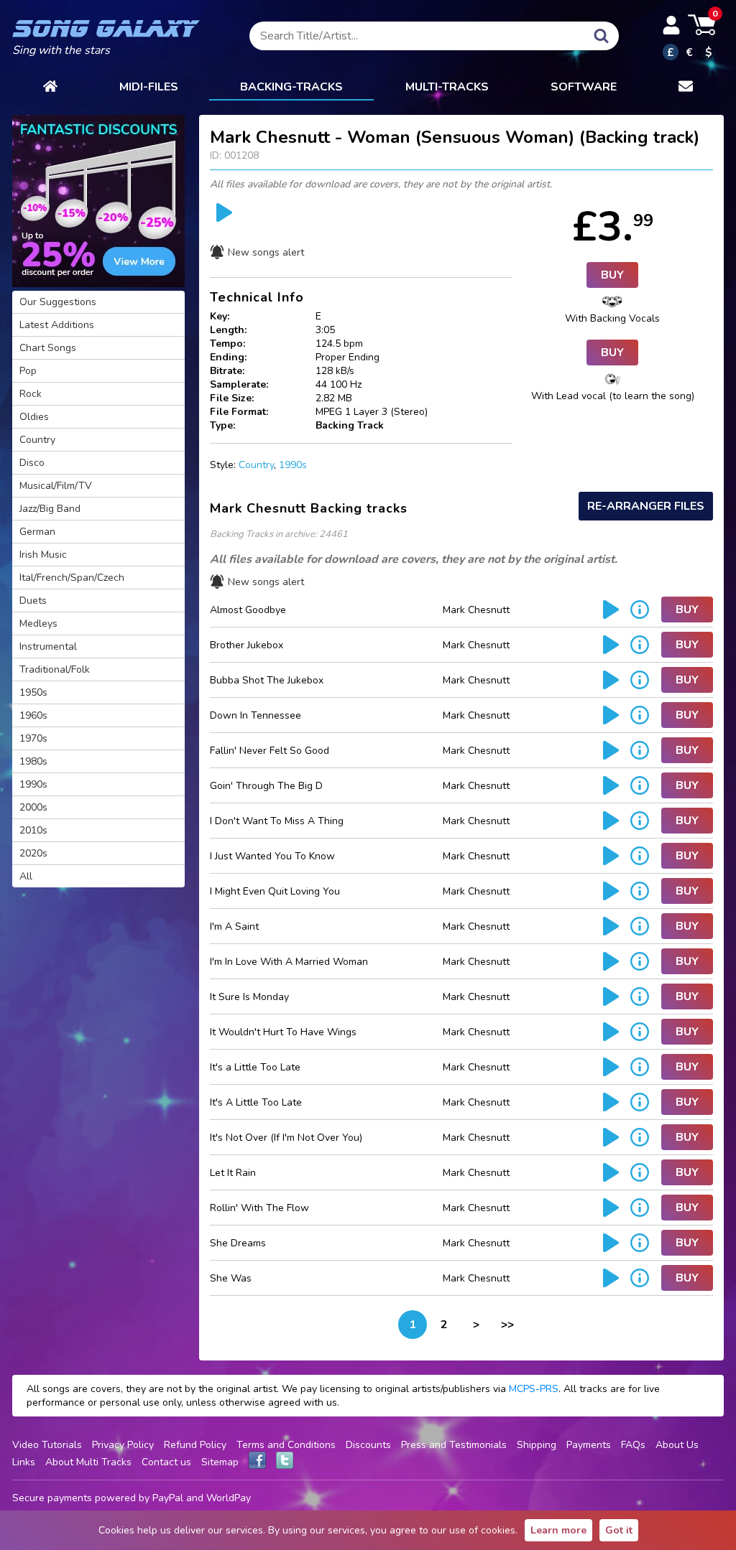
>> (507, 1324)
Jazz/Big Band (49, 508)
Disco (32, 463)
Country (256, 465)
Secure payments (52, 1498)
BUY (612, 275)
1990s (293, 465)
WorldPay (228, 1498)
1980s (33, 761)
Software (584, 87)
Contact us (166, 1462)
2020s (33, 853)
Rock (30, 394)
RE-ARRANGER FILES (645, 506)
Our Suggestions (57, 302)
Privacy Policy (123, 1445)
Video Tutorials (47, 1445)
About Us (677, 1445)
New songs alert (266, 252)
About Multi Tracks (88, 1462)
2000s (33, 807)
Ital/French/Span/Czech (71, 577)
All (25, 876)
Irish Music (43, 554)
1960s (33, 715)
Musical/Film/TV (55, 485)
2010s (33, 830)
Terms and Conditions (286, 1445)
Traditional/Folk (54, 669)
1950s (33, 692)
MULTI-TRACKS (447, 87)
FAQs (633, 1445)
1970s (33, 738)
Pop (28, 371)
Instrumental (48, 646)
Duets (33, 600)
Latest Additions (56, 325)
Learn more (558, 1530)
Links (23, 1462)
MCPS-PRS (533, 1389)
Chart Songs (47, 348)
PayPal (167, 1498)
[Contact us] (686, 88)
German (37, 531)
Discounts (368, 1445)
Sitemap (220, 1462)
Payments (588, 1445)
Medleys (38, 623)
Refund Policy (195, 1445)
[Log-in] (671, 25)
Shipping (536, 1445)
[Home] (50, 88)
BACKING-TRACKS (291, 87)
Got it (618, 1530)
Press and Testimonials (454, 1445)
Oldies (34, 417)
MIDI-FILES (148, 87)
